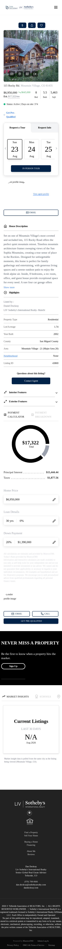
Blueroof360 (28, 941)
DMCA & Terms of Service (33, 945)
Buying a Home (31, 842)
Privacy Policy (13, 945)
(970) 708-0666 (31, 882)
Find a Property (31, 832)
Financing (31, 845)
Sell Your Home (31, 836)
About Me (31, 851)
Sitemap (51, 945)
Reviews (31, 854)
